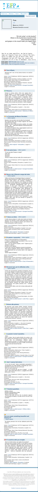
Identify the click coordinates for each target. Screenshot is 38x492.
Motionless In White (27, 111)
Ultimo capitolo (11, 118)
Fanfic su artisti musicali (15, 85)
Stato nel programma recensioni (17, 64)
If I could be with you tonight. (15, 439)
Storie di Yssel (12, 61)
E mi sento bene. (11, 150)
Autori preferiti (20, 63)
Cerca (17, 13)
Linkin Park (25, 299)
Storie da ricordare (29, 63)
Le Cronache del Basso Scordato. (16, 116)
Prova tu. (9, 91)
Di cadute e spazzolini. (13, 237)
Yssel (9, 76)
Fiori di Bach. (10, 70)
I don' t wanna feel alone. (14, 362)
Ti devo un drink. (11, 217)
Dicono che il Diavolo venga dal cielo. (18, 174)
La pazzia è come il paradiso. (15, 334)
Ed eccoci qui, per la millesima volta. (17, 267)
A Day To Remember (28, 261)
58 (9, 170)
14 (9, 212)
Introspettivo (21, 144)
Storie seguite (4, 64)
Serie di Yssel (20, 61)
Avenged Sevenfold (27, 85)
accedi (33, 16)
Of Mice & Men (26, 409)
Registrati (28, 16)
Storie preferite (12, 63)
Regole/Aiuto (24, 13)
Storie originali (13, 144)
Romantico (21, 232)
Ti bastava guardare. (12, 389)
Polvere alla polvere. (12, 304)
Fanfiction (4, 13)
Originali (11, 13)
